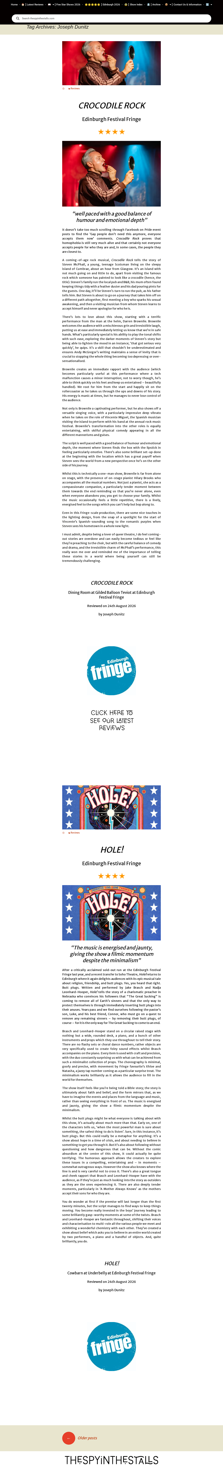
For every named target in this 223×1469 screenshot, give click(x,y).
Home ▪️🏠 (17, 4)
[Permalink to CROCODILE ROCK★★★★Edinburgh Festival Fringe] (63, 88)
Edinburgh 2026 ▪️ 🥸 (115, 4)
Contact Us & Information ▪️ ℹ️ (191, 4)
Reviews (75, 88)
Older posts (82, 1438)
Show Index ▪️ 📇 (140, 4)
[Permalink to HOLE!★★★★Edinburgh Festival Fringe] (63, 832)
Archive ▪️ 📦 (160, 4)
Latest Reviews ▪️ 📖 (39, 4)
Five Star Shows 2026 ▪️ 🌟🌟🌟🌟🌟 (78, 4)
